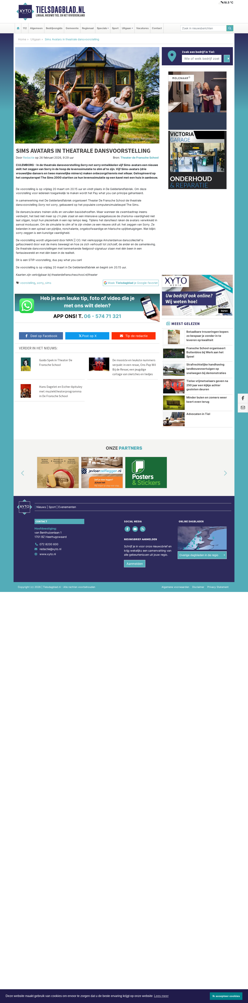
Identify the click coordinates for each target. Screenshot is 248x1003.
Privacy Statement (218, 587)
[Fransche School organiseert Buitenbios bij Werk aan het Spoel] (174, 353)
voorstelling (27, 282)
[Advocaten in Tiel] (174, 419)
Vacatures (142, 28)
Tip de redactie (136, 336)
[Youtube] (135, 528)
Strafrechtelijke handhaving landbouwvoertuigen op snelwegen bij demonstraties (206, 368)
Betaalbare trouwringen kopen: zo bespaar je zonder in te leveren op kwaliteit (207, 336)
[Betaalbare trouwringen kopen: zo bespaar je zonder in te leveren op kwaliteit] (174, 337)
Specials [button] (102, 28)
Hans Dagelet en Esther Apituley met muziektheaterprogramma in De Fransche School (60, 391)
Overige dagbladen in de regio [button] (198, 555)
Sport (115, 28)
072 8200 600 (49, 544)
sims (48, 282)
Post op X (89, 336)
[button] (18, 473)
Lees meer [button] (161, 996)
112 (25, 28)
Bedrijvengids (54, 28)
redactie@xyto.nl (50, 549)
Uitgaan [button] (126, 28)
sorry (40, 282)
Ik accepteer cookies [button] (226, 996)
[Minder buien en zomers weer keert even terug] (174, 402)
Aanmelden (135, 564)
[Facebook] (128, 528)
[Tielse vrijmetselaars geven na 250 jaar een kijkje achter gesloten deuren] (174, 386)
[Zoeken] (229, 28)
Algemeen (36, 28)
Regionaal (88, 28)
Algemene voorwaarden (175, 587)
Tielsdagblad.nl (60, 9)
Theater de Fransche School (140, 157)
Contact (157, 28)
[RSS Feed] (143, 528)
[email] (243, 408)
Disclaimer (198, 587)
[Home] (18, 28)
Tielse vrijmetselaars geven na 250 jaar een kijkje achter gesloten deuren (207, 385)
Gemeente (72, 28)
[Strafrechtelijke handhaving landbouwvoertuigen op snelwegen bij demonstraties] (174, 369)
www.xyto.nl (48, 554)
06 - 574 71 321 (102, 316)
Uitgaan (35, 39)
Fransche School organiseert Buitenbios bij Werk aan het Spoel (206, 352)
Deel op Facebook (43, 336)
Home (22, 39)
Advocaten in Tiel (198, 414)
